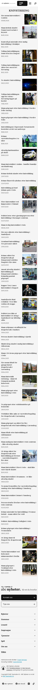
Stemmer (5, 619)
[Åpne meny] (30, 3)
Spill (3, 641)
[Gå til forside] (8, 3)
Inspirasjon (6, 630)
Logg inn (21, 3)
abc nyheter (9, 684)
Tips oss (6, 604)
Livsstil (4, 625)
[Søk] (35, 3)
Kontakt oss (7, 597)
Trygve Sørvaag (22, 660)
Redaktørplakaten (15, 668)
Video (3, 652)
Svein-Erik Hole (17, 662)
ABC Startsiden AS (8, 676)
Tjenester (5, 636)
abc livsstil (21, 684)
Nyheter (4, 614)
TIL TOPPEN (5, 587)
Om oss (4, 646)
